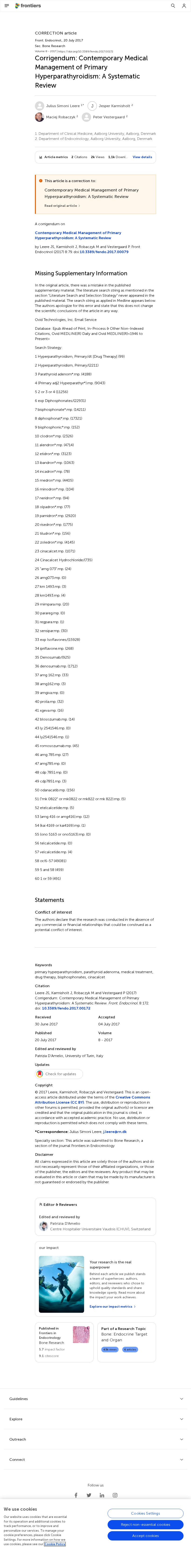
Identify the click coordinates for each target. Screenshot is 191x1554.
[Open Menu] (7, 6)
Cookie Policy (54, 1544)
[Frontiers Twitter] (89, 1495)
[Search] (173, 6)
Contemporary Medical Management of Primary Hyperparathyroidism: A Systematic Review (78, 235)
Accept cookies (145, 1536)
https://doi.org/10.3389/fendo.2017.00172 (85, 51)
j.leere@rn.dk (115, 1131)
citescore (49, 1356)
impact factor (52, 1349)
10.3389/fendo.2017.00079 (104, 252)
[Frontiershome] (28, 6)
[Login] (184, 6)
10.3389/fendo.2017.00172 (66, 1008)
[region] (95, 1526)
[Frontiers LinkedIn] (102, 1495)
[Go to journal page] (81, 1334)
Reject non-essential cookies (145, 1524)
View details (142, 157)
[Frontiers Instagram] (115, 1495)
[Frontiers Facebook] (76, 1495)
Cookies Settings (145, 1513)
